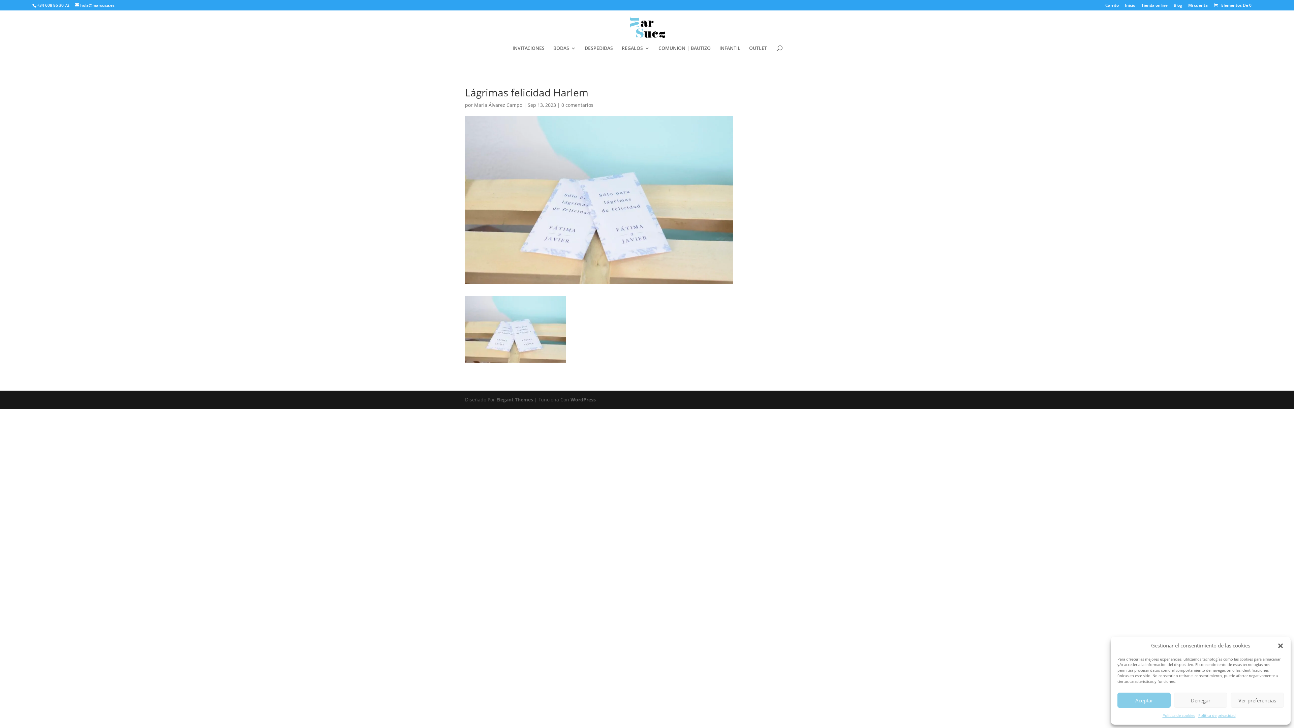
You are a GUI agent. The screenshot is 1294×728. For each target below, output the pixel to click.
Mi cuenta (1198, 5)
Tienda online (1154, 5)
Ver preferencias (1257, 700)
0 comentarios (577, 105)
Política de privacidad (1217, 715)
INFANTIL (729, 48)
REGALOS (632, 48)
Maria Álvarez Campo (498, 105)
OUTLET (758, 48)
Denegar (1200, 700)
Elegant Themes (514, 399)
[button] (1280, 645)
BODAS (561, 48)
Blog (1178, 5)
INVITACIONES (529, 48)
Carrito (1112, 5)
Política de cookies (1179, 715)
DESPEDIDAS (599, 48)
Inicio (1130, 5)
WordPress (583, 399)
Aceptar (1144, 700)
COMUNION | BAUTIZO (684, 48)
